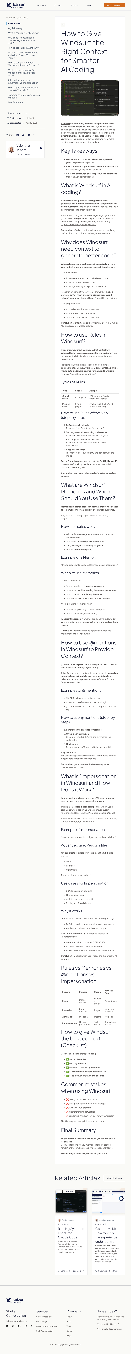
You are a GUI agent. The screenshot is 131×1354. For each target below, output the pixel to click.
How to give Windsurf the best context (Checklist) (23, 89)
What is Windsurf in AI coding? (23, 33)
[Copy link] (34, 134)
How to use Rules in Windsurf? (23, 47)
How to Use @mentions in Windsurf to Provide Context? (23, 64)
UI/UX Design (41, 1321)
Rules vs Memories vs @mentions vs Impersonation (23, 81)
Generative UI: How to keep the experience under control (106, 1235)
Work (69, 1326)
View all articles (114, 1178)
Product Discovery (44, 1317)
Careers (70, 1331)
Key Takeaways (16, 28)
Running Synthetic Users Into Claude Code (71, 1233)
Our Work (58, 5)
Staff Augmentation (44, 1331)
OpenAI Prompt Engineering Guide (78, 224)
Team (69, 1321)
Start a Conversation (114, 5)
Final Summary (15, 102)
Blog (89, 5)
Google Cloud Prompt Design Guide (98, 298)
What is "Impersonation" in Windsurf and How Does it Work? (21, 73)
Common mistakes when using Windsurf (24, 96)
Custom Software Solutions (47, 1326)
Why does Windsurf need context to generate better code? (22, 40)
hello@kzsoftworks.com (16, 1321)
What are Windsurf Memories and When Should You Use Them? (23, 55)
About (69, 1317)
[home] (15, 5)
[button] (41, 5)
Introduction (14, 23)
